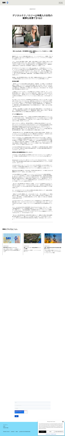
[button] (62, 421)
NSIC (4, 426)
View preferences (59, 431)
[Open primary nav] (62, 3)
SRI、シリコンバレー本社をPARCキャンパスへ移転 (32, 248)
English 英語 (5, 427)
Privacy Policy (6, 431)
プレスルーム (5, 424)
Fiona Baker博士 (45, 124)
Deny (50, 431)
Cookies (12, 431)
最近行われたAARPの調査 (17, 170)
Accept (42, 431)
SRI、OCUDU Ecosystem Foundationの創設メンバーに (52, 248)
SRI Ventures (14, 160)
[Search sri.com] (60, 3)
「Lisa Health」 (34, 68)
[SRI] (5, 2)
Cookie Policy (48, 434)
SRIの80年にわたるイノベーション (10, 247)
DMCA (17, 431)
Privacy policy (53, 434)
